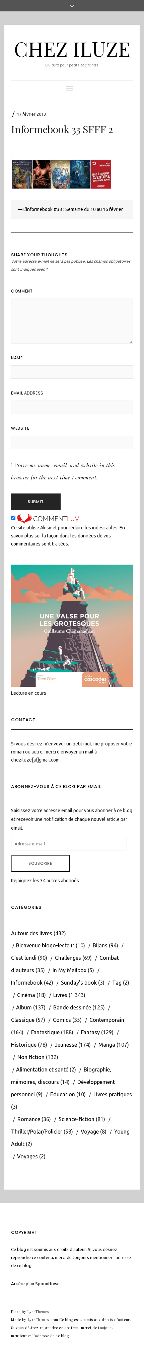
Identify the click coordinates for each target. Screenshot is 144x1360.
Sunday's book (79, 983)
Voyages (27, 1156)
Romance (28, 1119)
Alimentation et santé (42, 1069)
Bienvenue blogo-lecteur (45, 945)
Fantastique (45, 1032)
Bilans (100, 945)
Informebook (27, 983)
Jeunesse (66, 1045)
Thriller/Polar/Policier (36, 1132)
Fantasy (90, 1032)
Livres (60, 995)
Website (20, 428)
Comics (62, 1020)
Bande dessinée (72, 1007)
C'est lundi (24, 958)
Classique (22, 1020)
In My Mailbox (69, 970)
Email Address (27, 393)
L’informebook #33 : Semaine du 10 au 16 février (72, 209)
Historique (24, 1045)
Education (62, 1094)
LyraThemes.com (43, 1319)
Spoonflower (48, 1283)
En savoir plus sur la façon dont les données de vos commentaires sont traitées (68, 535)
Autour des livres (31, 933)
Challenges (68, 958)
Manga (106, 1045)
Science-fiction (76, 1119)
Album (24, 1007)
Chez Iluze (72, 48)
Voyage (90, 1132)
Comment (21, 291)
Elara (16, 1311)
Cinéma (26, 995)
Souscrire (40, 863)
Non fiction (31, 1057)
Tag (117, 983)
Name (16, 358)
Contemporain (106, 1020)
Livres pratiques (112, 1094)
